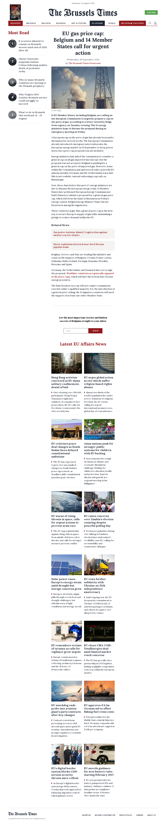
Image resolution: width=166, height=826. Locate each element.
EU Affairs (97, 23)
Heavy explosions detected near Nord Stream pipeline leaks (78, 246)
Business (61, 23)
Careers (139, 815)
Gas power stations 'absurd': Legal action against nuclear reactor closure (80, 234)
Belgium (46, 23)
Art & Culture (78, 23)
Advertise (86, 815)
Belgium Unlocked (132, 23)
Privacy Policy (125, 815)
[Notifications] (155, 23)
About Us (151, 815)
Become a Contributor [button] (105, 815)
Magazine (15, 23)
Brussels (31, 23)
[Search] (150, 23)
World (111, 23)
